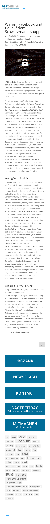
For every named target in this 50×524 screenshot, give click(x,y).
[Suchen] (42, 344)
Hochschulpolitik (12, 458)
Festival (27, 450)
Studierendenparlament (30, 491)
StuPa (18, 494)
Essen (20, 450)
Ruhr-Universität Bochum (16, 486)
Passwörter (39, 42)
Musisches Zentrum (13, 466)
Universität (9, 498)
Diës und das (34, 446)
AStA (22, 436)
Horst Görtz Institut (16, 42)
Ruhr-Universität (13, 482)
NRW (25, 466)
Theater (28, 494)
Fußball (25, 454)
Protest (16, 470)
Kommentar (34, 458)
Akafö (14, 437)
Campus (36, 442)
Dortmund (10, 450)
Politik (39, 466)
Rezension (36, 470)
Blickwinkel (9, 442)
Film (34, 450)
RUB (9, 474)
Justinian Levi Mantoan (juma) (17, 39)
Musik (24, 462)
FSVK (17, 454)
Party (31, 466)
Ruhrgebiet (35, 486)
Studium (9, 495)
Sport (8, 491)
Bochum (23, 441)
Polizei (8, 470)
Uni (36, 495)
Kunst (16, 462)
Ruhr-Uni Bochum (16, 478)
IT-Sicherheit (29, 42)
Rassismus (26, 470)
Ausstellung (32, 437)
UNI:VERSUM (20, 45)
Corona (9, 445)
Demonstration (21, 446)
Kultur (8, 462)
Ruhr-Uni (21, 474)
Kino (22, 458)
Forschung (9, 454)
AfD (7, 437)
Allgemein (10, 45)
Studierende (16, 491)
